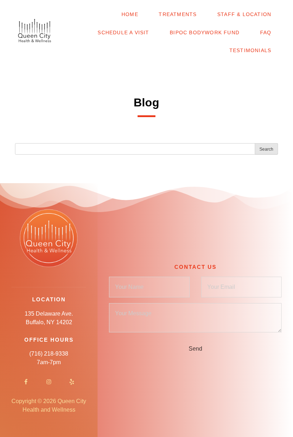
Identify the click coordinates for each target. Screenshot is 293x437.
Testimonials (250, 50)
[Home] (34, 32)
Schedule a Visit (123, 32)
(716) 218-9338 (48, 354)
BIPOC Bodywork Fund (204, 32)
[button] (11, 11)
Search (266, 149)
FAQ (266, 32)
